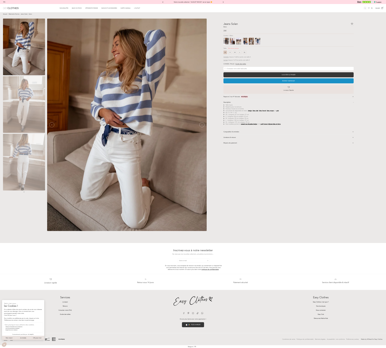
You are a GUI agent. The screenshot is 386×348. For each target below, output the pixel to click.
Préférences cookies (352, 339)
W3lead (369, 339)
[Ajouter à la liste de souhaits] (352, 23)
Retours (65, 306)
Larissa (225, 60)
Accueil (5, 14)
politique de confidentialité (210, 269)
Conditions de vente (288, 339)
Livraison (65, 302)
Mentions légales (320, 339)
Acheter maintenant (288, 81)
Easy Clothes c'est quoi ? (321, 302)
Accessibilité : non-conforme (336, 339)
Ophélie (226, 57)
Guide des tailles (65, 314)
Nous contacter (321, 310)
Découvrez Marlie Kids (321, 318)
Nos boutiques (320, 306)
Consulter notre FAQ (65, 310)
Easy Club (321, 314)
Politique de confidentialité (305, 339)
